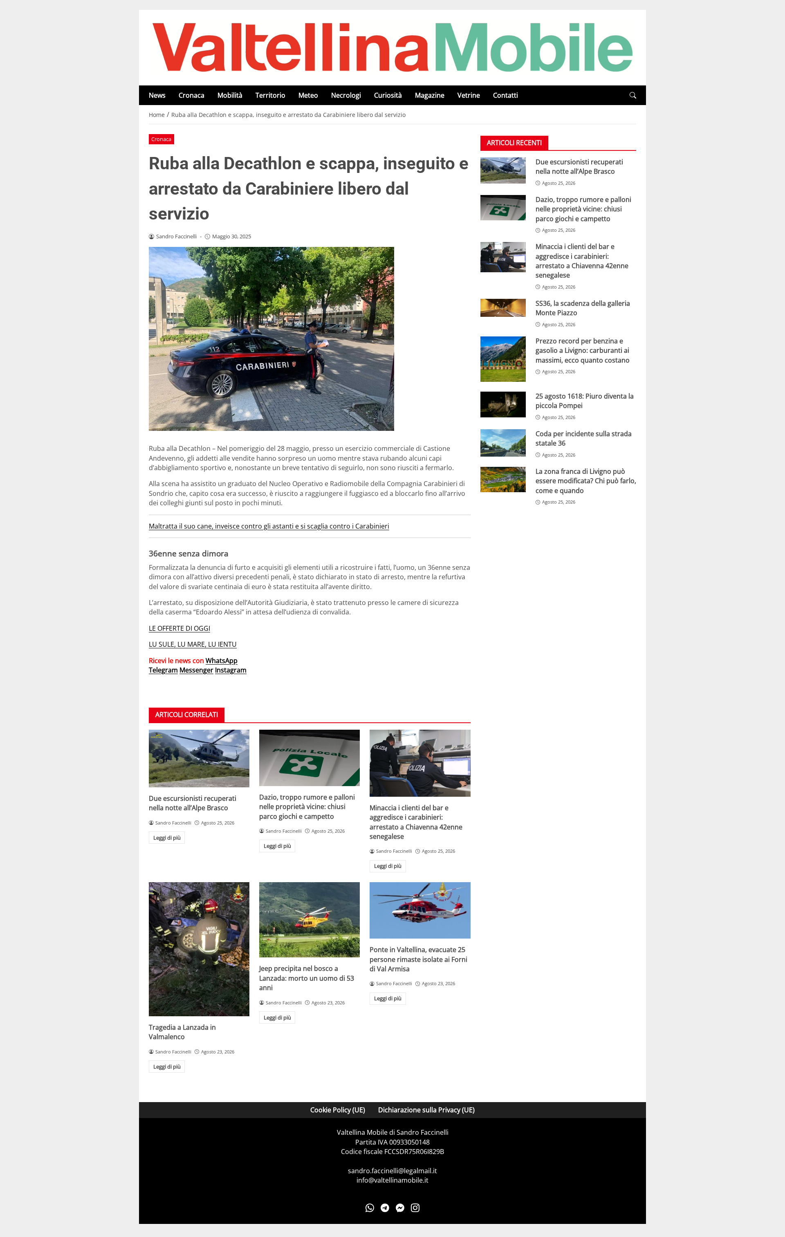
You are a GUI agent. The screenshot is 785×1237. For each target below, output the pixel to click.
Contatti (505, 95)
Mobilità (230, 95)
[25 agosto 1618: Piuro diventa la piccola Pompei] (503, 404)
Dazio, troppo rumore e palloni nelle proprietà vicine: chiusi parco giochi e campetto (307, 807)
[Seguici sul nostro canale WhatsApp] (370, 1208)
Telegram (163, 670)
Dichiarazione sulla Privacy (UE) (426, 1109)
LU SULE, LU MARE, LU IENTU (193, 644)
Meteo (308, 95)
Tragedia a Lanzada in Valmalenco (182, 1032)
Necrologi (346, 95)
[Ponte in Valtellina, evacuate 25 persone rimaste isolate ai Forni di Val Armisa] (420, 910)
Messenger (196, 670)
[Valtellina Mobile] (392, 47)
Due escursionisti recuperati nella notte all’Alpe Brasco (192, 803)
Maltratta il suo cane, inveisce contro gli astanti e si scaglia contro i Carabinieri (269, 526)
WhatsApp (222, 660)
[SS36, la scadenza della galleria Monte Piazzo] (503, 308)
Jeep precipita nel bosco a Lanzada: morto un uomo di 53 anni (306, 978)
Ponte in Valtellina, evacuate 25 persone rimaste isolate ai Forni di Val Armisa (418, 959)
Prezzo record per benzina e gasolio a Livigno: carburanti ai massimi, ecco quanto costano (583, 350)
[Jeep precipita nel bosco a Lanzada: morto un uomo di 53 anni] (309, 920)
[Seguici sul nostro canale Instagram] (415, 1208)
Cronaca (191, 95)
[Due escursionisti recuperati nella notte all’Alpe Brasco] (199, 758)
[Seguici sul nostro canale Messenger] (400, 1208)
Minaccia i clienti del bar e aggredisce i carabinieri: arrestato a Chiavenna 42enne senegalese (416, 822)
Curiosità (388, 95)
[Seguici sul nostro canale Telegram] (385, 1208)
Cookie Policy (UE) (337, 1109)
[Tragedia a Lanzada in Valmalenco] (199, 949)
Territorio (270, 95)
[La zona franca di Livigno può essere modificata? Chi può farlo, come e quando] (503, 479)
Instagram (231, 670)
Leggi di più (167, 837)
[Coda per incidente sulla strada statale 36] (503, 443)
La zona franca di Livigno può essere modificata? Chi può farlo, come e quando (586, 481)
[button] (633, 95)
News (157, 95)
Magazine (429, 95)
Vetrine (469, 95)
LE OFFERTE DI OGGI (179, 628)
